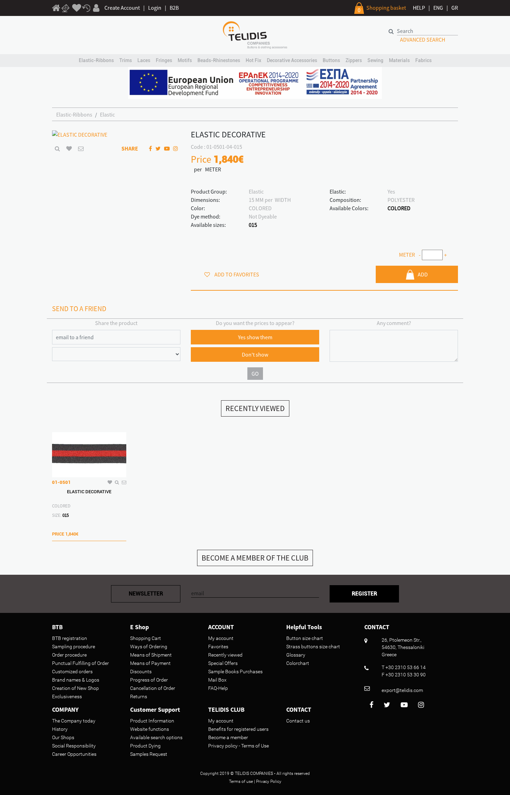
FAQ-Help (218, 688)
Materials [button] (399, 60)
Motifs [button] (185, 60)
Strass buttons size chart (313, 646)
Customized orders (72, 671)
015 (253, 224)
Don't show (255, 354)
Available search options (156, 737)
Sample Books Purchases (235, 671)
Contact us (298, 721)
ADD (423, 274)
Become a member (228, 737)
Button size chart (304, 638)
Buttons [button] (331, 60)
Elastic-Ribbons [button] (96, 60)
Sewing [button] (375, 60)
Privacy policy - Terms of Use (238, 746)
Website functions (149, 729)
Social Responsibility (74, 746)
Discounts (141, 671)
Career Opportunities (74, 754)
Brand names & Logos (75, 680)
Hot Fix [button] (253, 60)
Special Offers (223, 663)
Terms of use (241, 781)
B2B (174, 7)
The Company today (73, 721)
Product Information (152, 721)
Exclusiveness (67, 696)
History (60, 729)
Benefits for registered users (238, 729)
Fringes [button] (164, 60)
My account (220, 638)
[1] (56, 9)
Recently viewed (225, 655)
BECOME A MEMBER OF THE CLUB (255, 558)
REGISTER (364, 593)
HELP (419, 7)
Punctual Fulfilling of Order (80, 663)
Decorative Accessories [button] (292, 60)
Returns (138, 696)
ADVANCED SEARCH (422, 39)
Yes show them (255, 337)
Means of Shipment (151, 655)
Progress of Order (149, 680)
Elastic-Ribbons (74, 114)
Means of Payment (150, 663)
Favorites (218, 646)
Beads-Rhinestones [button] (218, 60)
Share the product (116, 322)
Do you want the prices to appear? (255, 322)
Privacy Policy (268, 781)
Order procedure (69, 655)
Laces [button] (143, 60)
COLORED (399, 208)
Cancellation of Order (152, 688)
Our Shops (63, 737)
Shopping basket (386, 7)
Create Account (122, 7)
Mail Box (217, 680)
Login (154, 7)
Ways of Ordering (148, 646)
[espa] (255, 82)
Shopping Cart (145, 638)
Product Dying (145, 746)
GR (454, 7)
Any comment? (394, 322)
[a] (76, 8)
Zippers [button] (354, 60)
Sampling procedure (73, 646)
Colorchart (297, 663)
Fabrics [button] (423, 60)
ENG (438, 7)
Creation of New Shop (75, 688)
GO (255, 373)
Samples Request (148, 754)
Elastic (107, 114)
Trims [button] (125, 60)
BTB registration (69, 638)
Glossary (295, 655)
